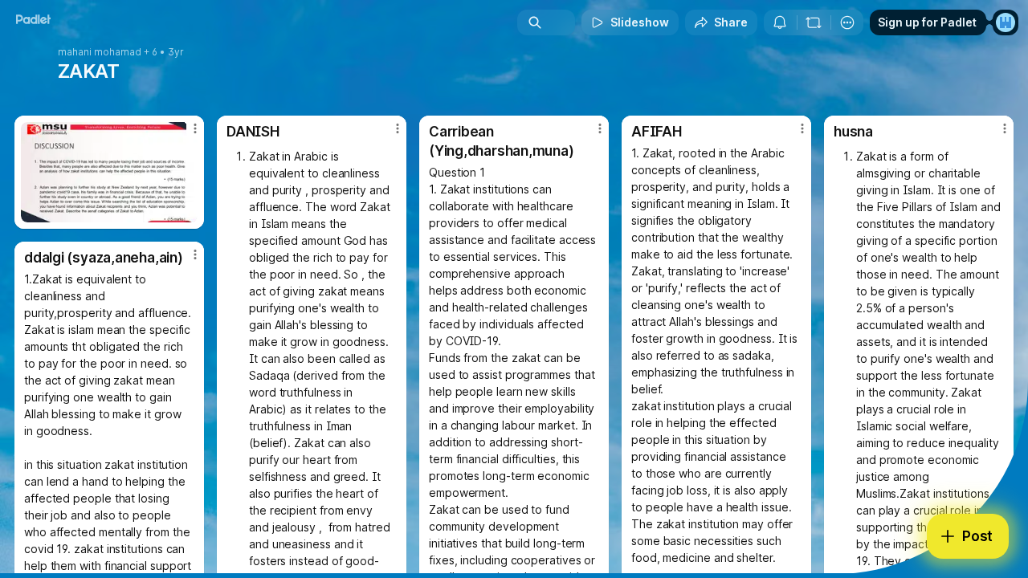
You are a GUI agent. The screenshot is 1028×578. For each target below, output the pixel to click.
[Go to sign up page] (1005, 22)
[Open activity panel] (780, 22)
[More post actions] (195, 128)
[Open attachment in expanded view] (109, 172)
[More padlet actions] (847, 22)
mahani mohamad (99, 52)
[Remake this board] (814, 22)
